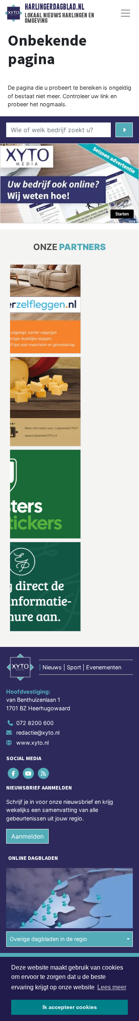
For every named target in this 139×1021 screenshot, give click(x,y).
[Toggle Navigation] (125, 13)
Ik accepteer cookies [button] (69, 1007)
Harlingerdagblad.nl (54, 7)
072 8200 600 (35, 630)
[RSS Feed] (43, 680)
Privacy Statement (29, 897)
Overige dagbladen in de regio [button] (48, 846)
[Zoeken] (124, 130)
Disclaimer (20, 884)
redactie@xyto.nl (37, 640)
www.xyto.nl (32, 650)
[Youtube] (28, 680)
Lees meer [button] (111, 987)
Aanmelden (27, 743)
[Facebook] (13, 680)
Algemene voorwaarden (35, 870)
